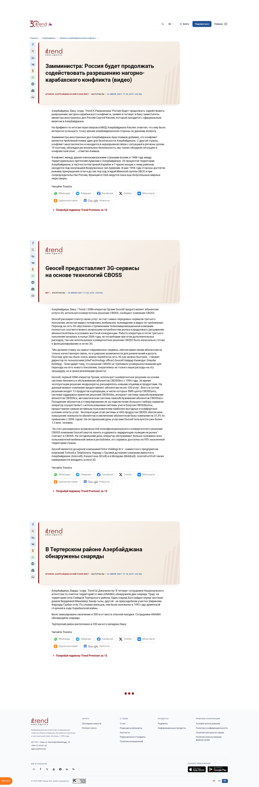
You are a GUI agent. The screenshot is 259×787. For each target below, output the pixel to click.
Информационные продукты (172, 728)
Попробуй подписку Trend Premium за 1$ (81, 209)
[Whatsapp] (34, 769)
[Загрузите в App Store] (197, 769)
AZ (219, 781)
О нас (122, 723)
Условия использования (208, 723)
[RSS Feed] (73, 769)
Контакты (125, 732)
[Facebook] (40, 769)
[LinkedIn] (67, 769)
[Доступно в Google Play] (218, 769)
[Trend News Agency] (39, 721)
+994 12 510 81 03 (39, 745)
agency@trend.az (38, 749)
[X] (47, 769)
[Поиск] (163, 24)
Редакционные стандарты (133, 737)
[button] (33, 44)
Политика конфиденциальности (212, 728)
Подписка (163, 723)
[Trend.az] (41, 24)
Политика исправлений (131, 741)
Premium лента (89, 728)
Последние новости (91, 723)
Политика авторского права (210, 732)
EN (214, 781)
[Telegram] (60, 769)
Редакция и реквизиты (131, 728)
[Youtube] (53, 769)
